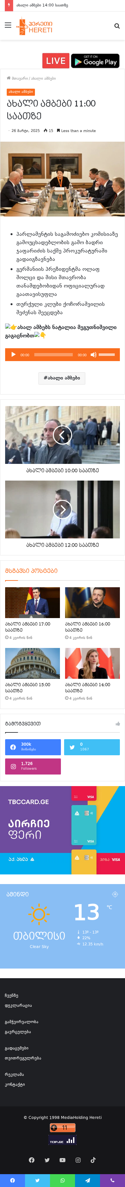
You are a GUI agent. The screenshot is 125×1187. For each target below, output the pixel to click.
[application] (62, 354)
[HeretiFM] (39, 25)
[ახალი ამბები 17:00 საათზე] (32, 602)
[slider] (108, 354)
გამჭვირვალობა (21, 1022)
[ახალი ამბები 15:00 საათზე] (32, 663)
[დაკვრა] (13, 354)
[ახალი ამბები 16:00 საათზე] (92, 602)
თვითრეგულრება (23, 1058)
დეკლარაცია (18, 1006)
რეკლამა (14, 1075)
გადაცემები (17, 1048)
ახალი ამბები (43, 79)
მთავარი (19, 79)
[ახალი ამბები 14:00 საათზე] (92, 663)
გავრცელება (18, 1032)
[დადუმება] (93, 354)
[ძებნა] (117, 28)
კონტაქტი (15, 1085)
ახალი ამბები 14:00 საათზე (42, 5)
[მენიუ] (8, 28)
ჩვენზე (11, 996)
